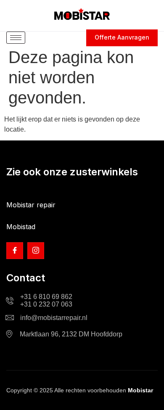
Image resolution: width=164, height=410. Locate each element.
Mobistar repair (31, 205)
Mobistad (20, 226)
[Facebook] (14, 250)
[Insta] (35, 250)
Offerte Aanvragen (122, 37)
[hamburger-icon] (15, 38)
